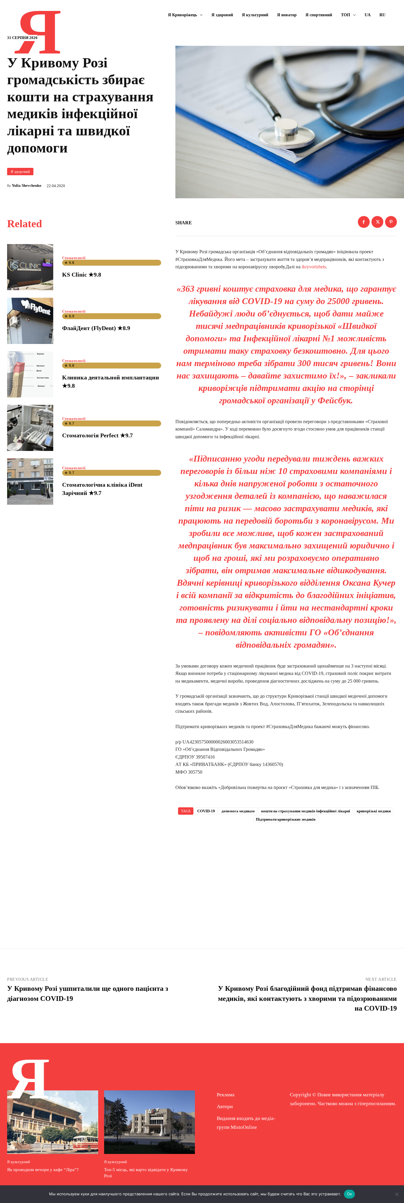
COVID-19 (206, 811)
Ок (349, 1193)
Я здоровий (20, 171)
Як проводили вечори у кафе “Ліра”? (43, 1169)
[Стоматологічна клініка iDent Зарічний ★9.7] (30, 481)
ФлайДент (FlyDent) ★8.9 (96, 328)
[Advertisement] (286, 876)
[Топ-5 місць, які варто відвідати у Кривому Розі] (149, 1122)
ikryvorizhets (314, 266)
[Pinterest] (391, 222)
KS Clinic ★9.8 (81, 274)
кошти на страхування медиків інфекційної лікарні (305, 811)
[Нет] (397, 1194)
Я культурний (18, 1162)
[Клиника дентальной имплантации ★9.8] (30, 374)
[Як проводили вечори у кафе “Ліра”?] (52, 1122)
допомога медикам (238, 811)
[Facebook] (364, 222)
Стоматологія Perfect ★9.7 (97, 435)
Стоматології (73, 258)
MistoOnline (244, 1127)
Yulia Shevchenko (26, 185)
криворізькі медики (374, 811)
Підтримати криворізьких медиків (286, 819)
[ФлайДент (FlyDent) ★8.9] (30, 321)
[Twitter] (377, 222)
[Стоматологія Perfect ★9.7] (30, 428)
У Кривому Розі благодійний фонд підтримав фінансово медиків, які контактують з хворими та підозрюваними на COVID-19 (307, 998)
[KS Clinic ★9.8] (30, 267)
